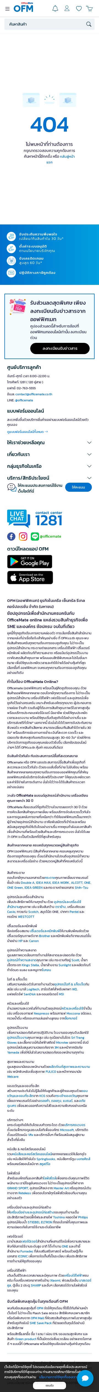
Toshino (59, 1217)
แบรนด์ (68, 1100)
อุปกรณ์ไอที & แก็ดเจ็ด (69, 984)
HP (20, 940)
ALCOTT (76, 882)
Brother (44, 935)
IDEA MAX (43, 882)
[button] (49, 442)
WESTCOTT (26, 916)
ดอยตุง (56, 1100)
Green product (25, 1339)
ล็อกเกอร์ (71, 1018)
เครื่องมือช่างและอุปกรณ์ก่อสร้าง (32, 1212)
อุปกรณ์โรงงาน (17, 1037)
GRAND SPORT (17, 1188)
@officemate (24, 400)
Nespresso (41, 1013)
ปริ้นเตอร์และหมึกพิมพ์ (45, 931)
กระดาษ (50, 877)
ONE (87, 882)
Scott (75, 960)
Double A (27, 882)
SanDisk (30, 994)
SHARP (36, 1285)
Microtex (62, 1042)
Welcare (12, 1076)
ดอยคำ (45, 1100)
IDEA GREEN (33, 887)
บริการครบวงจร (74, 1125)
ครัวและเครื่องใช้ (72, 1008)
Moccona (73, 1013)
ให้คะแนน (78, 487)
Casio (11, 911)
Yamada (13, 1052)
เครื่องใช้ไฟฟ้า (73, 1275)
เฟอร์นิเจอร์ (29, 1241)
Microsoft (67, 1129)
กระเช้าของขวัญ (66, 1095)
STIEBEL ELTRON (40, 1222)
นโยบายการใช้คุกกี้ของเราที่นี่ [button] (60, 1377)
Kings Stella (30, 965)
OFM (40, 1308)
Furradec (26, 1251)
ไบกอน (46, 970)
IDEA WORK (60, 882)
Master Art (61, 1188)
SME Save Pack (41, 1323)
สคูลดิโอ (44, 1164)
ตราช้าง (60, 906)
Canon (34, 940)
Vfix (30, 1134)
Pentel (74, 911)
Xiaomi (55, 1280)
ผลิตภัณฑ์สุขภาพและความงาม (69, 1066)
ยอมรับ (50, 1385)
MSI (61, 994)
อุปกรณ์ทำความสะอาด (22, 960)
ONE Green (15, 887)
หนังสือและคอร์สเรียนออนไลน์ (32, 1154)
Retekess (24, 1193)
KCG (42, 1095)
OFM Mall (37, 1318)
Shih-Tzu (81, 887)
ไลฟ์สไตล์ (49, 1178)
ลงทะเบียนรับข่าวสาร (60, 348)
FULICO (51, 1071)
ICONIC (23, 1256)
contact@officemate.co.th (33, 394)
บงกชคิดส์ (83, 1159)
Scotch (33, 911)
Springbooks (46, 1159)
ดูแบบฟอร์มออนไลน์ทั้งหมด (26, 431)
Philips (83, 1217)
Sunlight (65, 965)
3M (56, 1047)
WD (74, 989)
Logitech (33, 989)
